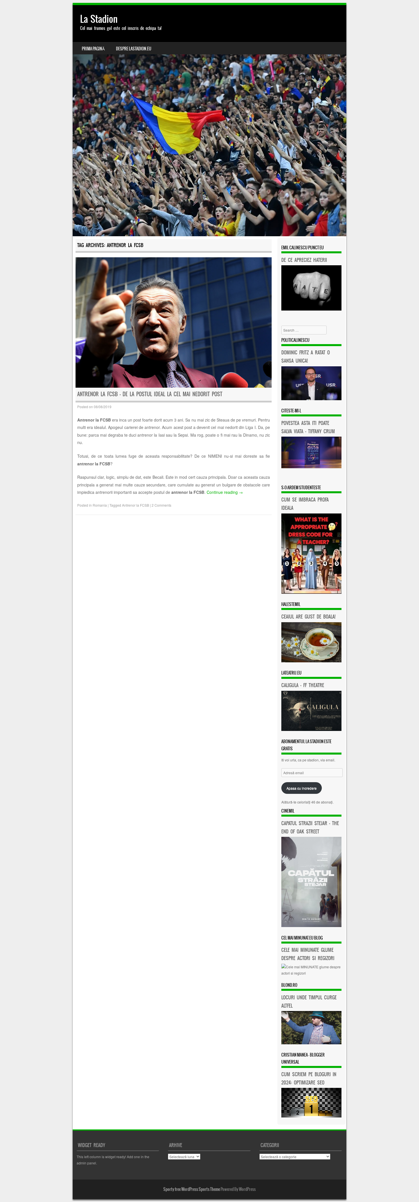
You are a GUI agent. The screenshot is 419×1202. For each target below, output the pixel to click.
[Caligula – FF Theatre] (311, 729)
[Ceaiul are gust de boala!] (311, 660)
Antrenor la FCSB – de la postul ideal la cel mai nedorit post (149, 394)
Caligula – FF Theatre (302, 685)
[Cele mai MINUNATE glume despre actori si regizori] (311, 973)
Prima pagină (93, 49)
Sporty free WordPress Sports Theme (191, 1189)
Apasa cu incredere (301, 788)
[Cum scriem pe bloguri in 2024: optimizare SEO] (311, 1115)
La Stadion (99, 19)
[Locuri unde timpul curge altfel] (311, 1042)
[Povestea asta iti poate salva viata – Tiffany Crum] (311, 466)
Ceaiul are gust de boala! (308, 616)
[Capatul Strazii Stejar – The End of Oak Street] (311, 925)
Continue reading (225, 492)
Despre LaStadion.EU (133, 49)
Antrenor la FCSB (135, 505)
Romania (100, 505)
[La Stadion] (209, 120)
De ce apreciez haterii (304, 259)
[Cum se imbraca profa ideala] (311, 592)
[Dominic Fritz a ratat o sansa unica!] (311, 398)
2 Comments (161, 505)
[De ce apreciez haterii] (311, 309)
